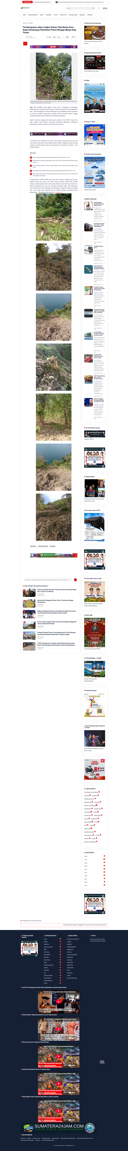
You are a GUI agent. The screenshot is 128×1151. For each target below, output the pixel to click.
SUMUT (42, 15)
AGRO (52, 939)
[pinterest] (25, 63)
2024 (94, 863)
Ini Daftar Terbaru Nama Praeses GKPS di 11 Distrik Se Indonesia (99, 288)
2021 (94, 872)
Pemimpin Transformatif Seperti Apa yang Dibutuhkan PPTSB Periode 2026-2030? (54, 170)
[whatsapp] (25, 59)
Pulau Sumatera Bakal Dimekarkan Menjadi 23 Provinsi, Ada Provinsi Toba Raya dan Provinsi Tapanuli (99, 267)
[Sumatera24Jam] (25, 8)
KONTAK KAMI (55, 1138)
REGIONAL (30, 23)
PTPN (96, 822)
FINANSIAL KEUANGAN (91, 792)
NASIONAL (82, 15)
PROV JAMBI (87, 822)
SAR (52, 973)
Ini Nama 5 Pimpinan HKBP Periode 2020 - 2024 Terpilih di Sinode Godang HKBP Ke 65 (99, 311)
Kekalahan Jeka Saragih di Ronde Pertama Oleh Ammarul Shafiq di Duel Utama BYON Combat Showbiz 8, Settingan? (88, 2)
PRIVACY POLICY (36, 1138)
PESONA (52, 967)
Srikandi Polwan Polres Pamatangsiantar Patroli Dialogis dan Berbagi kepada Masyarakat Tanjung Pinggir (56, 633)
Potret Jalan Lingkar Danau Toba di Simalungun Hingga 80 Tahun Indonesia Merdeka (56, 622)
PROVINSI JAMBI (73, 15)
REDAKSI (29, 1138)
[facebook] (25, 47)
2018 (94, 882)
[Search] (93, 8)
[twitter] (101, 1066)
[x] (25, 51)
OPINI (95, 812)
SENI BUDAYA (88, 835)
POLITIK (56, 15)
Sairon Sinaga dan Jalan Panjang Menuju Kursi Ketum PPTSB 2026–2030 (51, 157)
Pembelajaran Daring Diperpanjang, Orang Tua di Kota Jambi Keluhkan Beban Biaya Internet (55, 161)
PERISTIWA (97, 815)
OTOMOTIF (89, 15)
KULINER (52, 957)
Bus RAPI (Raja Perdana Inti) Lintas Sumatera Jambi (99, 333)
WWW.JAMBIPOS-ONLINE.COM (67, 1138)
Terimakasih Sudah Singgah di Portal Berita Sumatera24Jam (34, 925)
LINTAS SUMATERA (33, 15)
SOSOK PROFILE (52, 980)
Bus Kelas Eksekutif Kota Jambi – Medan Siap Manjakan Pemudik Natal (99, 225)
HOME (24, 15)
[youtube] (106, 1066)
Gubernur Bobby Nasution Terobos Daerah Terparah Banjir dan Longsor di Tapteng (56, 590)
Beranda (25, 23)
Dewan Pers (38, 1140)
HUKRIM (94, 795)
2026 (94, 856)
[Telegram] (25, 55)
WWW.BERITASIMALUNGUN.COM (85, 1138)
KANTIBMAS (52, 954)
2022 (94, 869)
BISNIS (52, 941)
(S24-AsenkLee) (57, 192)
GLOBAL (86, 795)
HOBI (52, 949)
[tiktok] (104, 1066)
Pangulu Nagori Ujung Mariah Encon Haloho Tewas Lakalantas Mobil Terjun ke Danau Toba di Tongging (99, 204)
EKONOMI (52, 944)
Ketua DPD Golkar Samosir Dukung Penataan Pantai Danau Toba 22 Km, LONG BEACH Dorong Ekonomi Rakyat (55, 174)
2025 (94, 859)
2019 (94, 879)
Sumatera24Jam (61, 1145)
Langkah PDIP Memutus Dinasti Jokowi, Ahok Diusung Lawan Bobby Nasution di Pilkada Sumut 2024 (99, 356)
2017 (94, 885)
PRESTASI (94, 819)
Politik (91, 825)
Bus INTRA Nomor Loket (98, 246)
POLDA (86, 819)
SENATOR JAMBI (89, 832)
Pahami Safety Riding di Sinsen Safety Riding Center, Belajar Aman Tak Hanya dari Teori (55, 166)
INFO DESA (33, 546)
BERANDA (23, 1138)
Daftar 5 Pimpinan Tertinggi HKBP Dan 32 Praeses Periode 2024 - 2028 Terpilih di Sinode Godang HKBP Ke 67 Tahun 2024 (99, 400)
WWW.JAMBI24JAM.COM (48, 1140)
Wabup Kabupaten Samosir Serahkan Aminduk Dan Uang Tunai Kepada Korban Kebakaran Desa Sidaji (56, 612)
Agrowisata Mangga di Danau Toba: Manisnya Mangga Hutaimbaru (55, 601)
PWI (85, 825)
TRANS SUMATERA (89, 842)
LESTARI (96, 802)
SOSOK (97, 835)
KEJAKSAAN (87, 802)
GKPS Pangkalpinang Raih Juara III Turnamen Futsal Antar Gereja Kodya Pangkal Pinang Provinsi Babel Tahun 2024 (99, 377)
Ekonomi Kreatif (52, 947)
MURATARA (97, 809)
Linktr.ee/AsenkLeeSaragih (27, 1140)
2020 (94, 875)
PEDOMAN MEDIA (46, 1138)
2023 (94, 866)
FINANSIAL (48, 15)
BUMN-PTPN (63, 15)
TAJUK (94, 838)
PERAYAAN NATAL (52, 965)
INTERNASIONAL (89, 799)
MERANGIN (87, 809)
